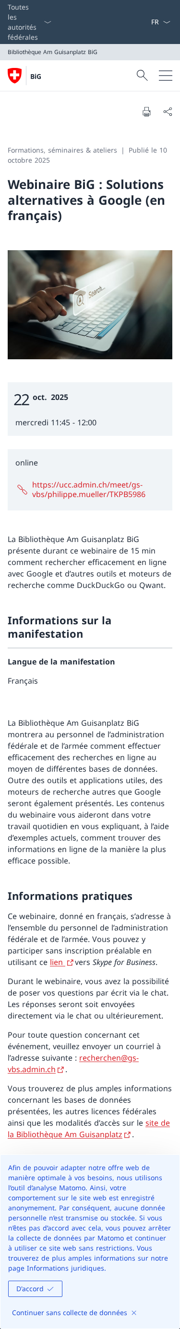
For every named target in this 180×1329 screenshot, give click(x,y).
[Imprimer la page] (146, 111)
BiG (35, 76)
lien (57, 962)
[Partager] (167, 111)
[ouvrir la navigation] (165, 75)
